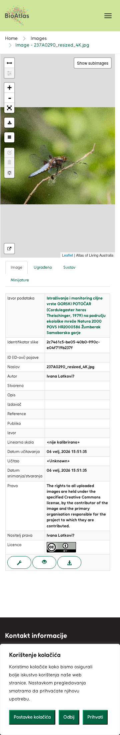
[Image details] (9, 249)
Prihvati (95, 717)
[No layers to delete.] (9, 163)
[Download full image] (69, 562)
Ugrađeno (43, 267)
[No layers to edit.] (9, 153)
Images (38, 38)
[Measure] (9, 63)
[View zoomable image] (44, 562)
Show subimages (92, 63)
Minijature (20, 280)
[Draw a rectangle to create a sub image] (9, 173)
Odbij (69, 717)
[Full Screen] (9, 108)
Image (16, 267)
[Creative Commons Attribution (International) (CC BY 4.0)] (61, 546)
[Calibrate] (9, 73)
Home (11, 38)
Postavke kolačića (32, 717)
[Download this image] (9, 123)
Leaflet (67, 255)
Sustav (69, 267)
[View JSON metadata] (19, 562)
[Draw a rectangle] (9, 137)
